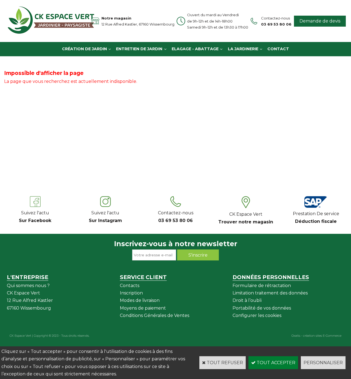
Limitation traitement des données (270, 293)
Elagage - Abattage (195, 48)
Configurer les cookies (257, 315)
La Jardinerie (243, 48)
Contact (278, 48)
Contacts (129, 285)
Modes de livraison (140, 300)
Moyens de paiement (143, 308)
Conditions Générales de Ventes (154, 315)
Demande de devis (319, 21)
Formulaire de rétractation (262, 285)
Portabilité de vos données (262, 308)
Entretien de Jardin (139, 48)
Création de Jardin (84, 48)
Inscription (131, 293)
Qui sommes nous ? (28, 285)
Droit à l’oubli (247, 300)
